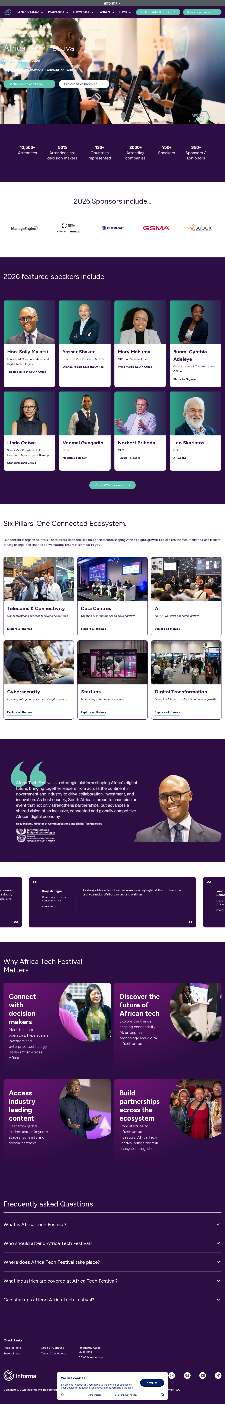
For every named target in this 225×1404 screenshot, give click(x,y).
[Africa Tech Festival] (187, 1375)
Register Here (12, 1347)
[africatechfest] (171, 1375)
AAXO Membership (91, 1357)
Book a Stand (12, 1353)
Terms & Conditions (53, 1353)
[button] (112, 1224)
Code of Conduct (52, 1347)
